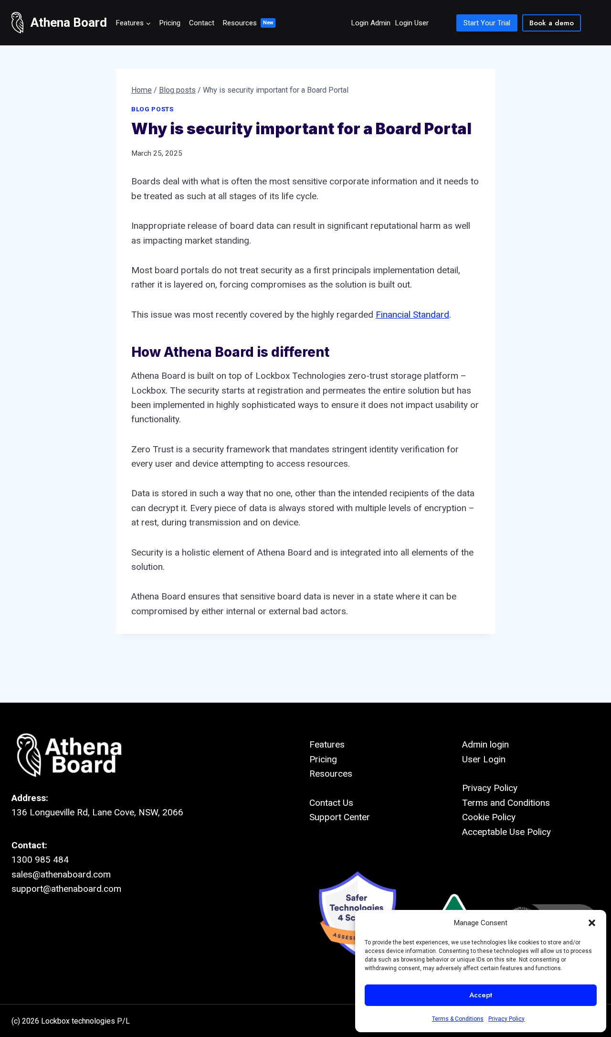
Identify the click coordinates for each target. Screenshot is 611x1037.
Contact (201, 23)
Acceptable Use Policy (506, 831)
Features (327, 744)
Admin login (485, 744)
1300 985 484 (40, 859)
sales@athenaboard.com (61, 874)
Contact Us (331, 802)
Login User (412, 23)
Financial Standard (412, 314)
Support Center (339, 817)
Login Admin (370, 23)
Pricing (169, 23)
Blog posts (152, 109)
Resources (240, 23)
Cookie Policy (489, 817)
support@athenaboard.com (66, 888)
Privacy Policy (506, 1019)
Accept (480, 995)
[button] (592, 923)
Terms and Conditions (506, 802)
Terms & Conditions (458, 1019)
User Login (484, 759)
